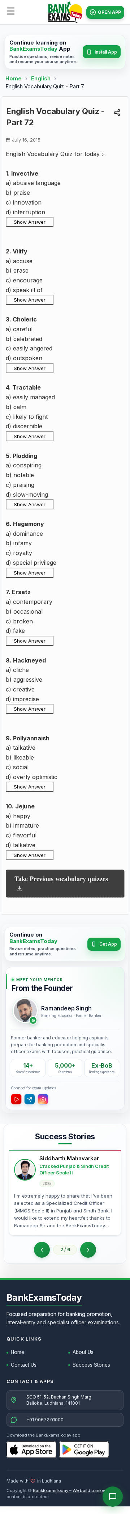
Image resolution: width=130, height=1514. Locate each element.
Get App (108, 944)
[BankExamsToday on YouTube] (16, 1099)
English (41, 78)
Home (13, 78)
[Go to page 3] (88, 1250)
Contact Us (23, 1365)
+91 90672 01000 (45, 1419)
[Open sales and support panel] (113, 1496)
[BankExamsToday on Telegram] (29, 1099)
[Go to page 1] (42, 1250)
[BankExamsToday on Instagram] (43, 1099)
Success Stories (91, 1365)
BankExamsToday (44, 1297)
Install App (106, 52)
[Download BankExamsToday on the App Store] (31, 1449)
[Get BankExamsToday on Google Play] (84, 1449)
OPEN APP (109, 12)
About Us (83, 1352)
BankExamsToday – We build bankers (70, 1490)
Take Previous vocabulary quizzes (61, 878)
